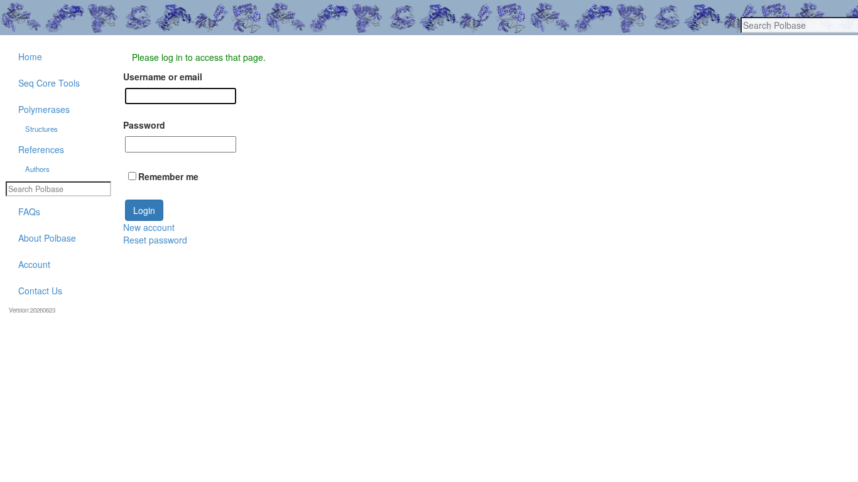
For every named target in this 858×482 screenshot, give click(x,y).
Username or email (162, 76)
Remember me (168, 176)
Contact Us (40, 290)
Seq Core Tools (49, 83)
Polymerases (44, 109)
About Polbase (47, 238)
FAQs (29, 211)
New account (149, 227)
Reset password (155, 239)
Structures (41, 129)
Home (30, 56)
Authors (37, 169)
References (41, 149)
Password (144, 125)
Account (34, 264)
